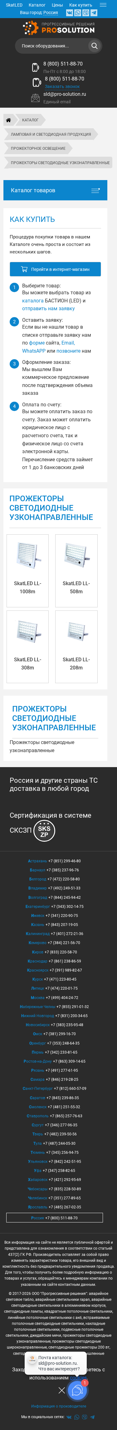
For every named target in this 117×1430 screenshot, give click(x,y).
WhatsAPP (34, 351)
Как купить (80, 4)
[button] (55, 269)
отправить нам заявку (48, 308)
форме (37, 343)
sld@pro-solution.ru (64, 94)
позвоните (68, 351)
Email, (68, 343)
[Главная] (8, 120)
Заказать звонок (62, 86)
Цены (57, 4)
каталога (33, 301)
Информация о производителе (58, 1406)
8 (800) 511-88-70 (63, 64)
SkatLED (14, 4)
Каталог (37, 4)
